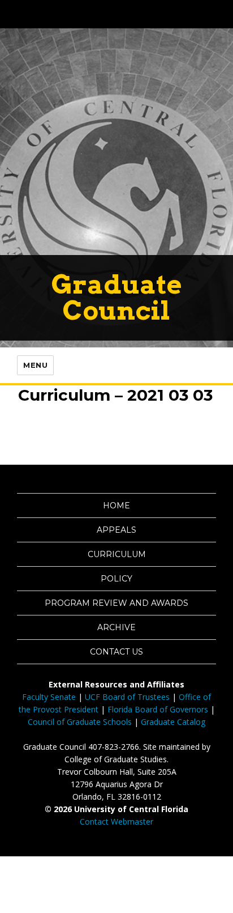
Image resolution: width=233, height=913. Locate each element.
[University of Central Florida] (86, 14)
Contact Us (116, 652)
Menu (35, 365)
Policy (116, 579)
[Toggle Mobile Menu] (221, 13)
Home (116, 505)
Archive (116, 627)
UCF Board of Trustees (127, 696)
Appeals (116, 530)
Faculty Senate (49, 696)
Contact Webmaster (116, 821)
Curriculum (117, 554)
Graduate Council (116, 297)
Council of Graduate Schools (80, 721)
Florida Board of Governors (157, 709)
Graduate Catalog (173, 721)
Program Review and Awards (116, 603)
